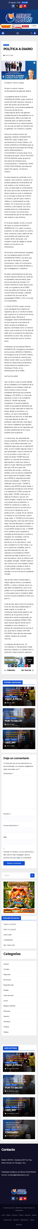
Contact (6, 969)
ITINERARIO (11, 670)
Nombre (7, 814)
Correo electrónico (11, 825)
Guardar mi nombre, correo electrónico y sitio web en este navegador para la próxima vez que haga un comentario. (18, 855)
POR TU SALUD (13, 720)
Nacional (7, 1011)
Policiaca (7, 1022)
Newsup (30, 1208)
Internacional (9, 995)
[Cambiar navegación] (17, 33)
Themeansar (19, 1210)
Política (13, 696)
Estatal (6, 990)
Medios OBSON (9, 1006)
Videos (6, 1032)
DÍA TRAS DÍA (26, 670)
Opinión (6, 45)
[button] (31, 33)
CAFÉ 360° (10, 742)
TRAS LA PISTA (13, 699)
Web (5, 837)
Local (6, 1001)
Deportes (7, 974)
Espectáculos (9, 985)
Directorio (7, 980)
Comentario (8, 773)
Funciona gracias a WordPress (13, 1208)
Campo (6, 964)
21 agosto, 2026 (13, 1068)
